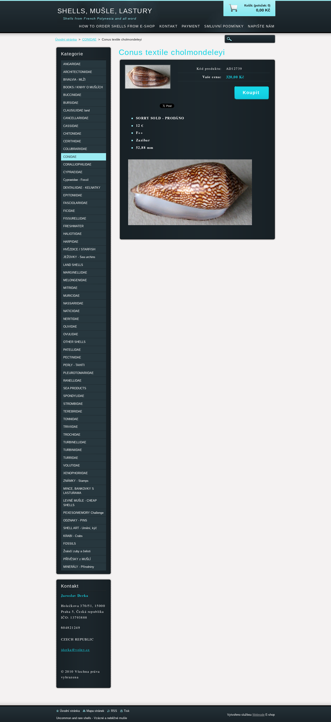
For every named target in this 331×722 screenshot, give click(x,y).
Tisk (126, 711)
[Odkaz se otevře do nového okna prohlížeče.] (148, 88)
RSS (114, 711)
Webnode (258, 714)
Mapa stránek (95, 711)
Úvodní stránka (66, 39)
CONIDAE (89, 39)
